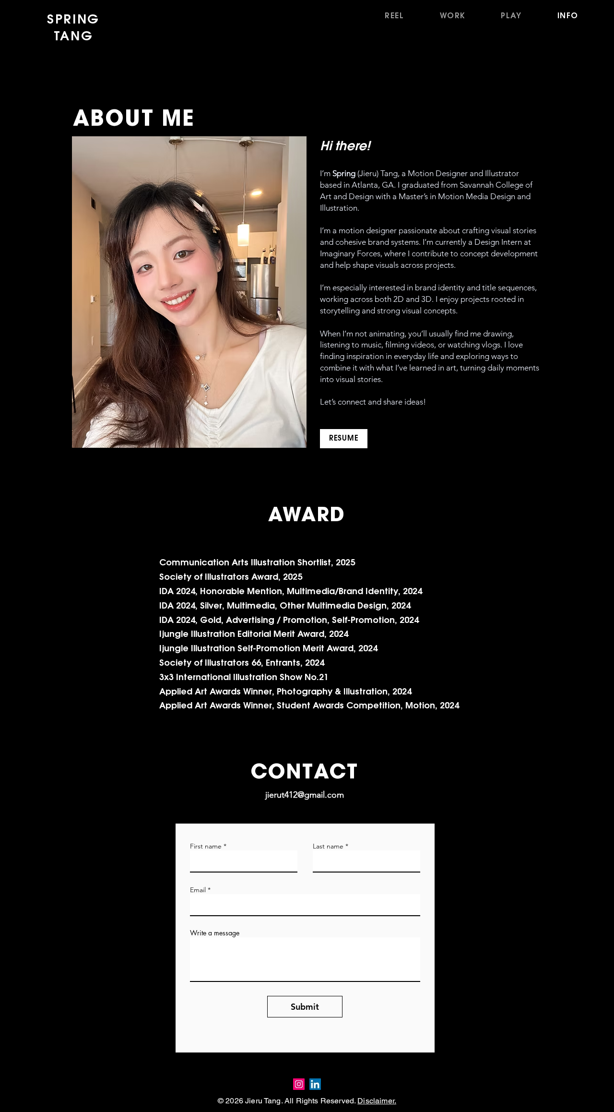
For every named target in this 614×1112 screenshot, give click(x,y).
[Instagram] (299, 1084)
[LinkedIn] (315, 1084)
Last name (328, 846)
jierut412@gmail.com (304, 794)
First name (206, 846)
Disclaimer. (376, 1100)
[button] (453, 16)
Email (198, 889)
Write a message (214, 933)
